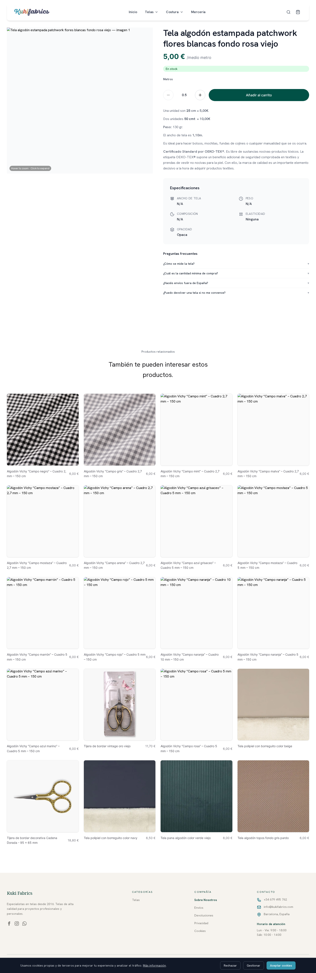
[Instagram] (17, 923)
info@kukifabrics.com (278, 907)
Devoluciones (203, 915)
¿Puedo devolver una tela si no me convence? (236, 293)
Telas (149, 12)
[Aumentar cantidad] (200, 95)
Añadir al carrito (259, 95)
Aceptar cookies (281, 965)
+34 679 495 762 (275, 899)
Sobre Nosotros (205, 900)
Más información (154, 965)
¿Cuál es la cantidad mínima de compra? (236, 273)
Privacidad (201, 923)
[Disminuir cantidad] (168, 95)
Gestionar (253, 965)
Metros (168, 79)
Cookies (200, 931)
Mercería (198, 12)
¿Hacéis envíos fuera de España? (236, 283)
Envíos (198, 908)
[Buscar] (288, 12)
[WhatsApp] (24, 923)
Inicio (133, 12)
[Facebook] (9, 923)
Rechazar (230, 965)
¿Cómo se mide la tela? (236, 264)
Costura (172, 12)
